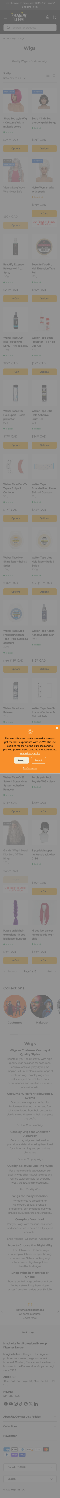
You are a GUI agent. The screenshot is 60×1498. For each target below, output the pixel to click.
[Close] (57, 728)
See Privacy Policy (30, 753)
